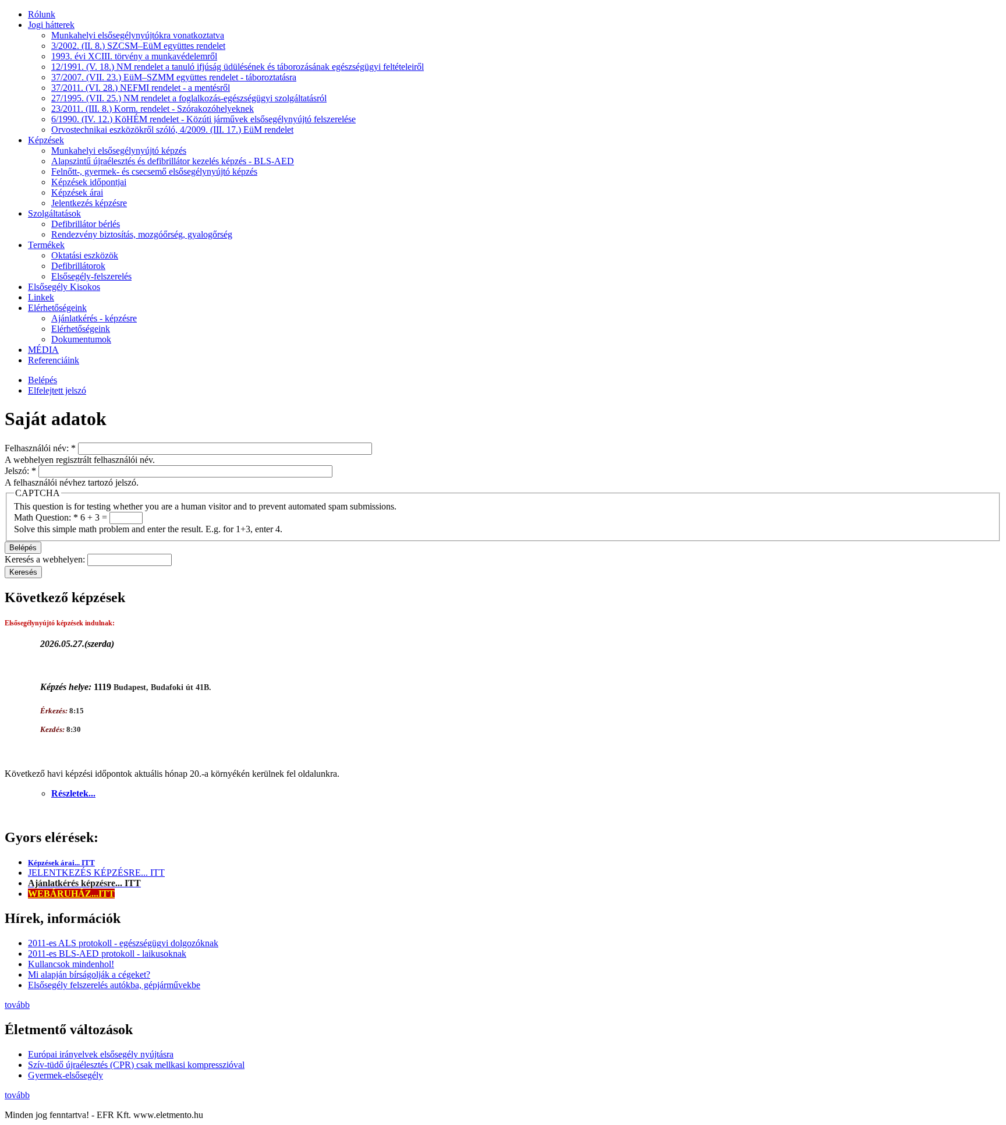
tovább (17, 1005)
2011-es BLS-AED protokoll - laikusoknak (107, 953)
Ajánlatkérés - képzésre (94, 318)
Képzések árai (77, 192)
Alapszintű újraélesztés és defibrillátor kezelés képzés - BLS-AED (172, 161)
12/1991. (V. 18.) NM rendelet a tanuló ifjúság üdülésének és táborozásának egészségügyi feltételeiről (237, 67)
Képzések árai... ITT (61, 862)
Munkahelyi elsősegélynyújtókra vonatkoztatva (137, 35)
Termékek (46, 245)
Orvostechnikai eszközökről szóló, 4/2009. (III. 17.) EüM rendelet (172, 130)
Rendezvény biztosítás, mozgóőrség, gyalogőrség (141, 234)
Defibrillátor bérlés (85, 224)
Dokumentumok (81, 339)
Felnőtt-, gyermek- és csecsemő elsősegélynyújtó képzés (154, 171)
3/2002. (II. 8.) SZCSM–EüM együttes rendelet (138, 46)
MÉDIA (43, 350)
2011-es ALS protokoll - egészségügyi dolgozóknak (123, 943)
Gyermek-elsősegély (65, 1075)
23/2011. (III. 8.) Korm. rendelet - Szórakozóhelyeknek (152, 109)
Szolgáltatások (54, 213)
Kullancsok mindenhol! (71, 964)
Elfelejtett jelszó (57, 390)
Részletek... (73, 793)
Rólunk (41, 14)
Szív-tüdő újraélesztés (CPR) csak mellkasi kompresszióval (136, 1065)
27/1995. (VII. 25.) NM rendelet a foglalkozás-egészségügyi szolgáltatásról (189, 98)
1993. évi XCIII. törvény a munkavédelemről (134, 56)
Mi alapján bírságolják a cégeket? (89, 974)
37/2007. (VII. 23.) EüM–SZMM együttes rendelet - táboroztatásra (173, 77)
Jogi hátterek (51, 25)
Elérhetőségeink (57, 308)
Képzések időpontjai (88, 182)
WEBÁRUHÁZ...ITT (71, 893)
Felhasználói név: (40, 448)
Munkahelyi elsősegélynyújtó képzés (118, 150)
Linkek (41, 297)
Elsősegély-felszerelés (91, 276)
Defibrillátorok (78, 266)
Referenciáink (53, 360)
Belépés (42, 380)
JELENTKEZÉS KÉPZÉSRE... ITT (96, 873)
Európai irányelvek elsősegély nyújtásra (100, 1054)
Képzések (46, 140)
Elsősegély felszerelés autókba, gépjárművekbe (114, 985)
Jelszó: (20, 471)
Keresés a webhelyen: (46, 559)
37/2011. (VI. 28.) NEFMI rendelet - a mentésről (140, 88)
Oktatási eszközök (84, 255)
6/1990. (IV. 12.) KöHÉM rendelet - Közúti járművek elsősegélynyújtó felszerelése (203, 119)
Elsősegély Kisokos (64, 287)
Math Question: (46, 517)
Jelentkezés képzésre (89, 203)
